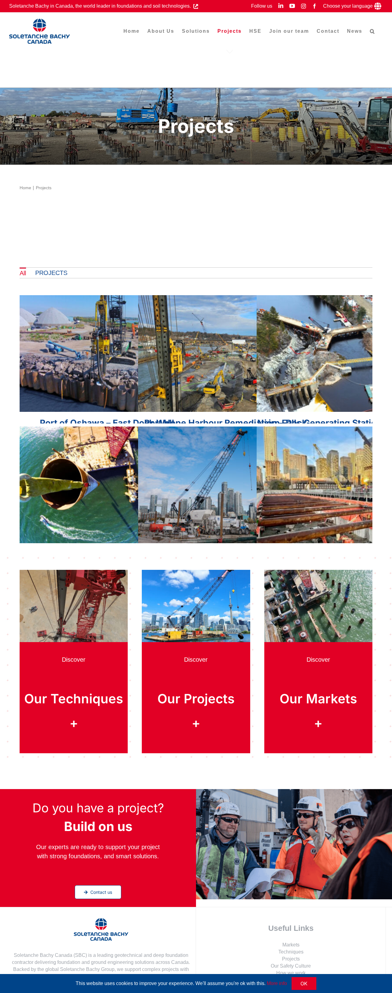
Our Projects (196, 698)
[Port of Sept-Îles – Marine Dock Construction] (107, 485)
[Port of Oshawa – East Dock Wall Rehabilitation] (107, 353)
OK (303, 983)
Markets (291, 944)
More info (277, 983)
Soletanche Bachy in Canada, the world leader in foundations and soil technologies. (101, 6)
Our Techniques (73, 698)
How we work (291, 973)
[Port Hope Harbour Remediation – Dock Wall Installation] (225, 353)
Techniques (290, 951)
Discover (73, 659)
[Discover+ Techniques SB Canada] (74, 573)
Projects (291, 958)
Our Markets (318, 698)
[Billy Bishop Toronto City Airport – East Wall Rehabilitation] (225, 485)
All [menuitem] (23, 273)
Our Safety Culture (291, 966)
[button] (372, 31)
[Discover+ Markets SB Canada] (318, 573)
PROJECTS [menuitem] (51, 272)
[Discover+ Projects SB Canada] (196, 573)
